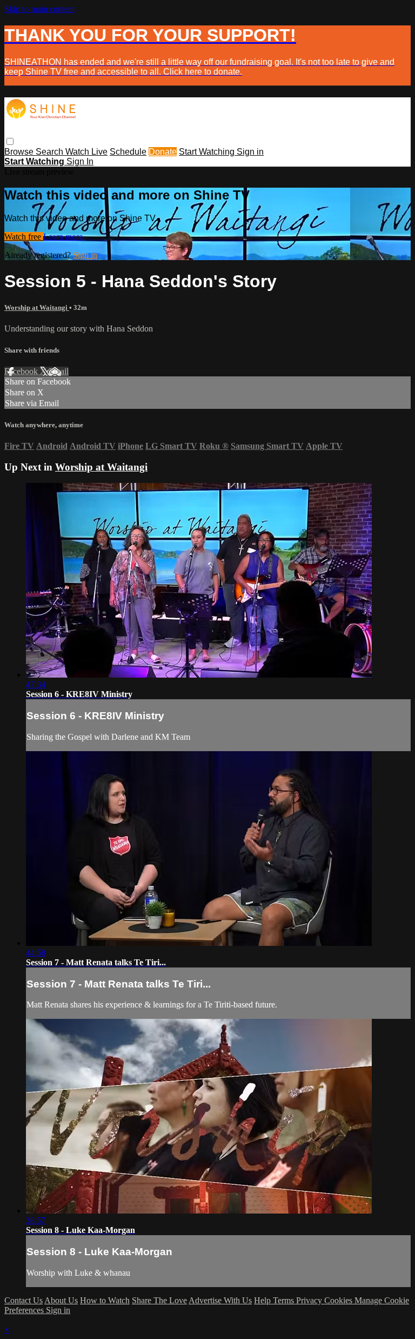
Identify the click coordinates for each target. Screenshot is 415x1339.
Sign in (250, 151)
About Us (61, 1300)
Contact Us (23, 1300)
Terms (284, 1300)
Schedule (128, 151)
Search (50, 151)
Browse (20, 151)
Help (263, 1300)
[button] (10, 141)
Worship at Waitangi (36, 307)
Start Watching (208, 151)
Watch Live (86, 151)
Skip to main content (39, 9)
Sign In (79, 161)
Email (59, 371)
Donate (163, 151)
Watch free (23, 236)
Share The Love (159, 1300)
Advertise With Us (220, 1300)
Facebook (22, 371)
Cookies (339, 1300)
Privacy (310, 1300)
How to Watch (105, 1300)
